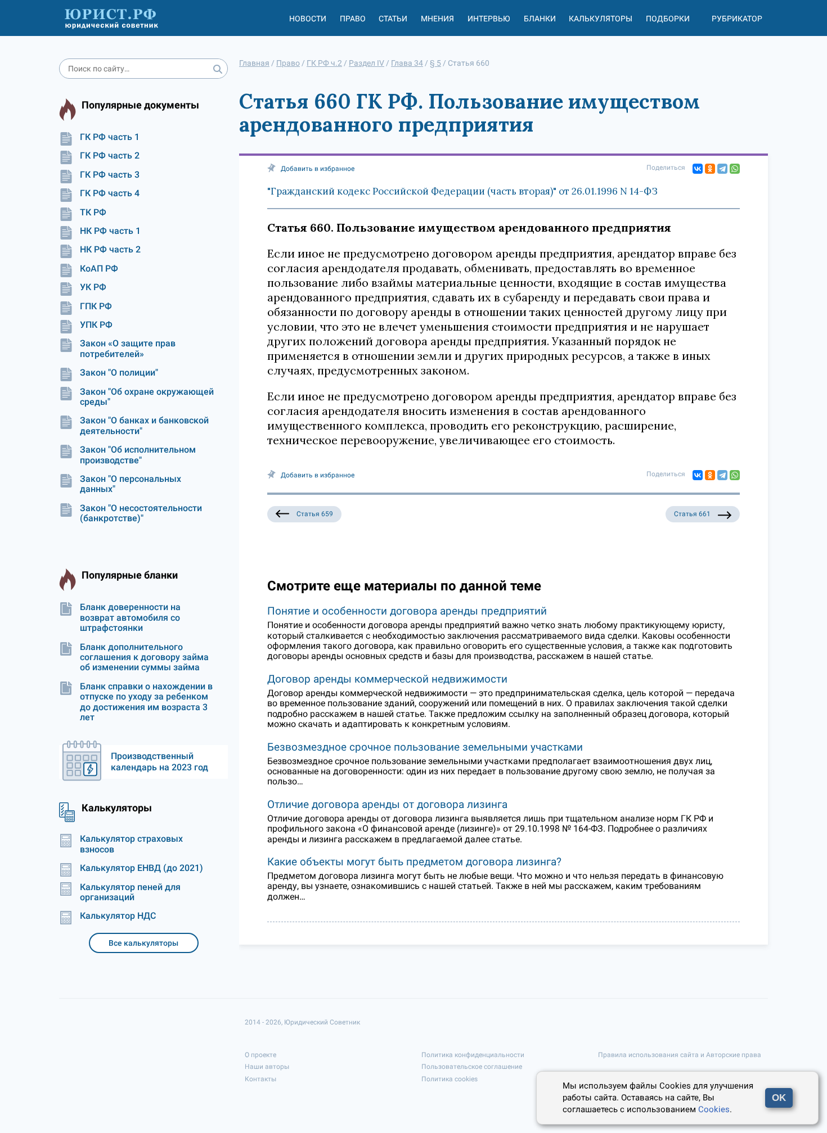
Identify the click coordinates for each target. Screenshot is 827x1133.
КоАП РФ (99, 269)
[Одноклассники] (710, 169)
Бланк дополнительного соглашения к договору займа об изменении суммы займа (144, 657)
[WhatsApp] (735, 169)
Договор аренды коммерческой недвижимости (387, 678)
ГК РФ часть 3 (110, 175)
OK (779, 1098)
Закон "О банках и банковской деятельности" (144, 426)
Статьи (393, 18)
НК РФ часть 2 (110, 250)
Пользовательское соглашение (471, 1067)
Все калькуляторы (143, 942)
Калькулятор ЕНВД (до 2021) (141, 868)
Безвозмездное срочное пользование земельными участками (425, 747)
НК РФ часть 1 (110, 231)
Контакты (260, 1079)
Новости (307, 18)
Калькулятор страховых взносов (131, 844)
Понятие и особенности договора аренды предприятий (407, 610)
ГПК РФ (96, 306)
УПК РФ (96, 325)
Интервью (489, 18)
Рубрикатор (737, 18)
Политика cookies (449, 1079)
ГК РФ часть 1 (110, 137)
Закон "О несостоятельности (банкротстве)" (141, 513)
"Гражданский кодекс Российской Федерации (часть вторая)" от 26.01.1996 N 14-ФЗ (462, 191)
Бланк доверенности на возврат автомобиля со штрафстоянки (130, 617)
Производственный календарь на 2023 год (159, 762)
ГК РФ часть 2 (110, 156)
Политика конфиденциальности (472, 1055)
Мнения (437, 18)
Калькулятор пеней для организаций (130, 892)
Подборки (668, 18)
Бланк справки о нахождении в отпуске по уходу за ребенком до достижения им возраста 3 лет (146, 702)
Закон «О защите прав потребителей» (128, 348)
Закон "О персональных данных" (130, 484)
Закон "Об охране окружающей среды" (147, 397)
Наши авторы (267, 1067)
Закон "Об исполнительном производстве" (138, 455)
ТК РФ (93, 212)
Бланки (540, 18)
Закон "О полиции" (119, 373)
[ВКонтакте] (698, 169)
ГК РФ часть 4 (110, 193)
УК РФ (93, 287)
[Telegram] (722, 169)
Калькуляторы (600, 18)
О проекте (260, 1055)
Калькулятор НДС (118, 916)
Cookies (714, 1109)
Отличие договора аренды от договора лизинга (387, 804)
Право (353, 18)
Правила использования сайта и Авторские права (679, 1055)
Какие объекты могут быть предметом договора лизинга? (414, 861)
